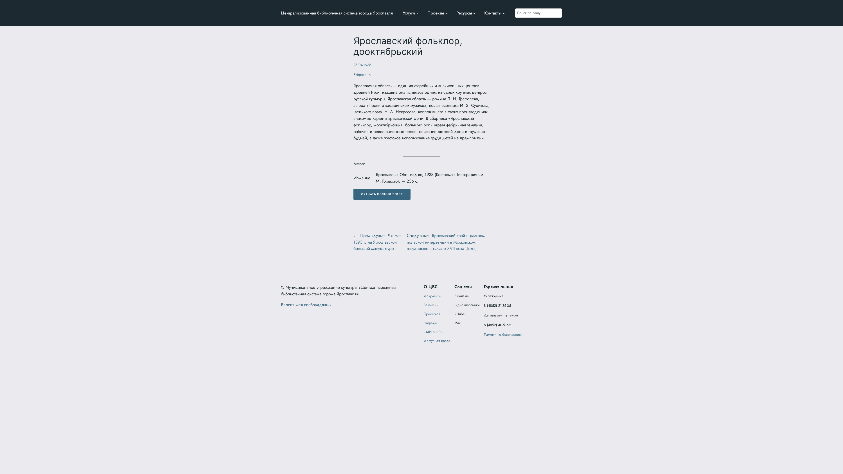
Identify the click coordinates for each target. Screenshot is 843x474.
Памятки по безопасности (504, 334)
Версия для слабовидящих (306, 305)
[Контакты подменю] (504, 13)
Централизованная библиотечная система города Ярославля (337, 13)
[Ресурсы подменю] (474, 13)
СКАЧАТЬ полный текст (382, 194)
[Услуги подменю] (417, 13)
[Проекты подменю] (446, 13)
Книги (373, 74)
